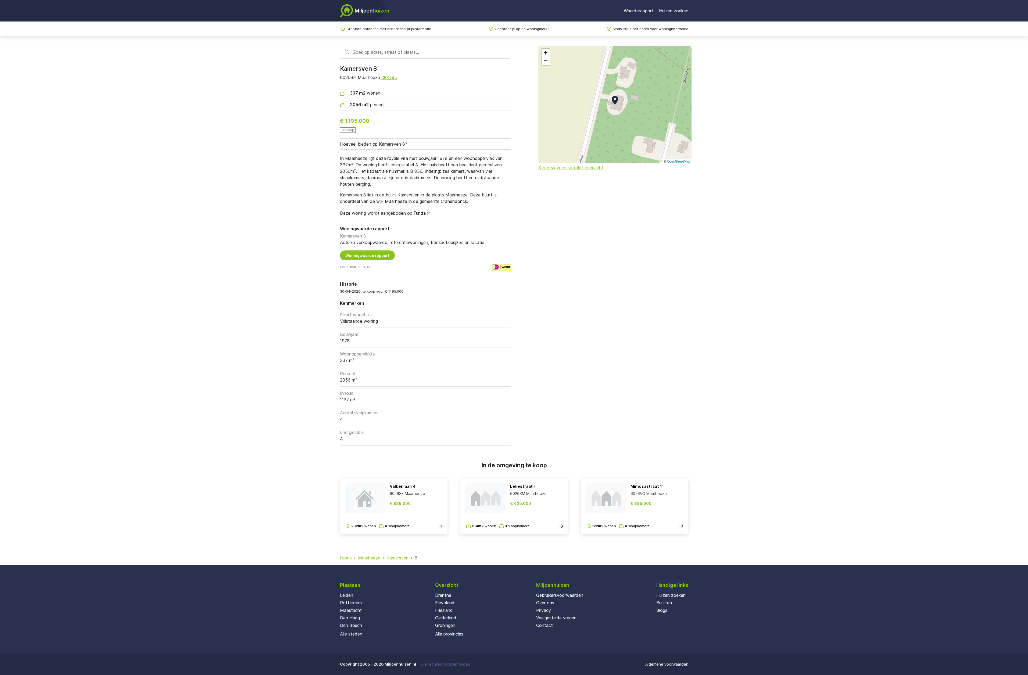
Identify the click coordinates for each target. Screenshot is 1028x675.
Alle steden (351, 634)
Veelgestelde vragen (556, 617)
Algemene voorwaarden (666, 664)
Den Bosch (351, 625)
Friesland (444, 610)
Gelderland (445, 617)
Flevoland (444, 602)
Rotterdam (351, 602)
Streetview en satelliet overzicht (570, 167)
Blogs (661, 610)
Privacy (543, 610)
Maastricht (351, 610)
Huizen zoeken (673, 10)
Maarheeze (369, 558)
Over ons (545, 602)
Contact (544, 625)
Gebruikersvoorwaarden (559, 595)
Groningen (445, 625)
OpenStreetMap (678, 161)
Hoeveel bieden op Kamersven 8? (373, 144)
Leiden (346, 595)
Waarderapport (639, 10)
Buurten (664, 602)
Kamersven (397, 558)
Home (346, 558)
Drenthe (443, 595)
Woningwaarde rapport (367, 255)
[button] (615, 100)
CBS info (389, 77)
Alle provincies (449, 634)
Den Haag (350, 617)
